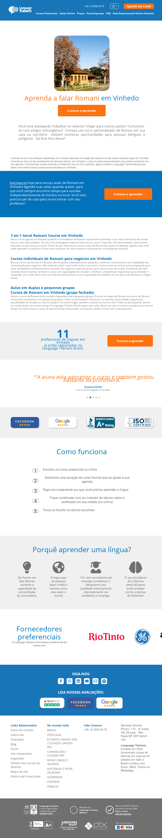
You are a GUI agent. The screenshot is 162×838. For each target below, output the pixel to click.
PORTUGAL (54, 735)
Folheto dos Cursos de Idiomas (25, 765)
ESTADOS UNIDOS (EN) (62, 739)
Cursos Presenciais (47, 13)
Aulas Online (67, 13)
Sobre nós (17, 735)
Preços (81, 13)
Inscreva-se (18, 183)
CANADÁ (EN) (56, 752)
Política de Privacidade (25, 776)
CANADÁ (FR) (55, 755)
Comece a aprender (81, 111)
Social (14, 749)
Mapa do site (19, 772)
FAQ (108, 13)
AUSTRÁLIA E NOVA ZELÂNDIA (60, 770)
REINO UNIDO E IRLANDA (57, 762)
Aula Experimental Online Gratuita (133, 13)
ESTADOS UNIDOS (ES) (60, 745)
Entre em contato (22, 730)
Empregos (17, 739)
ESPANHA (53, 782)
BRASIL (51, 730)
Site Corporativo (21, 754)
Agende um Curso (139, 6)
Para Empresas (95, 13)
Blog (13, 744)
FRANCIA (53, 786)
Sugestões (17, 758)
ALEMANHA (54, 777)
